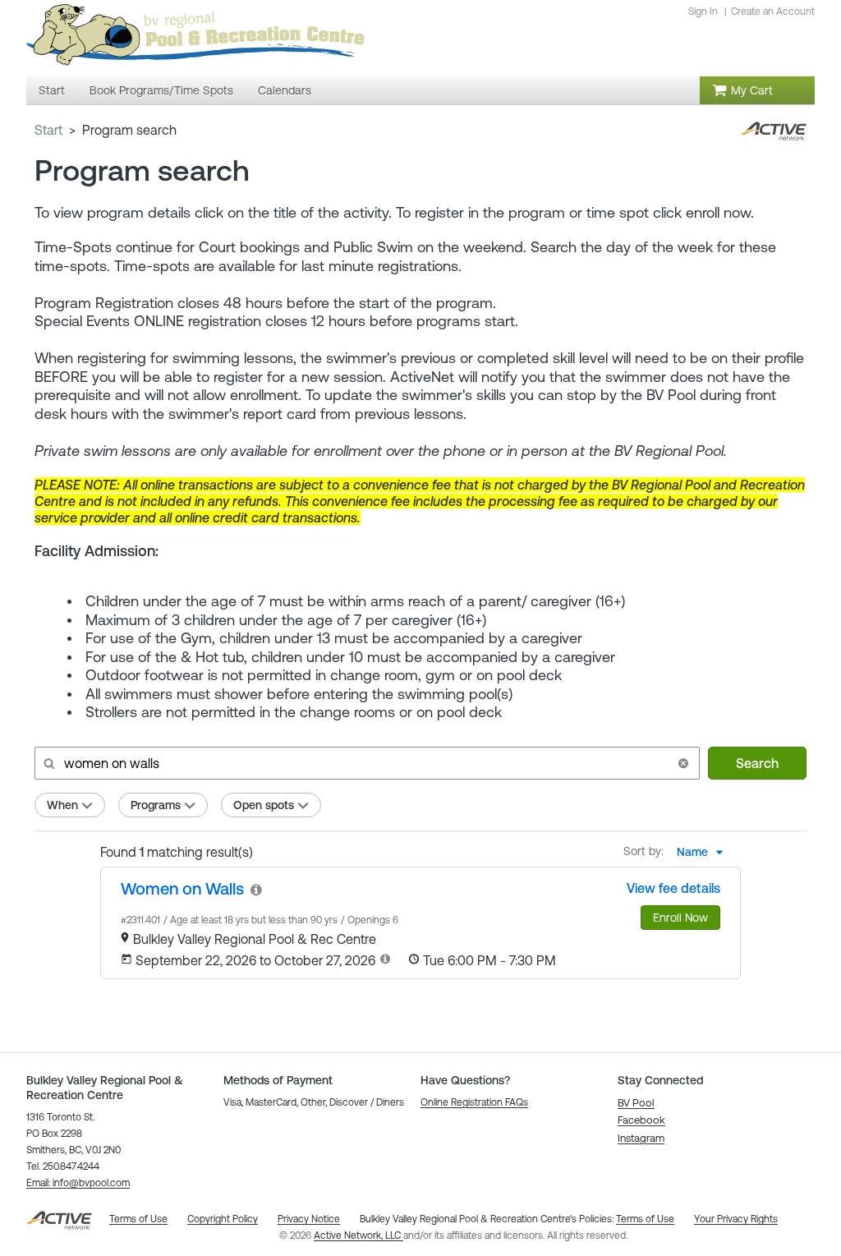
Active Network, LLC (358, 1235)
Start (48, 129)
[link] (182, 888)
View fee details (673, 888)
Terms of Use (645, 1219)
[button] (683, 763)
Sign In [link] (703, 11)
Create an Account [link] (773, 11)
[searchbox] (365, 763)
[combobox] (705, 852)
